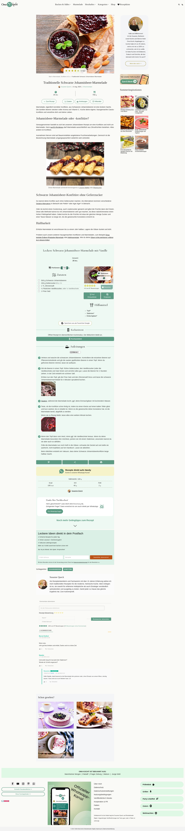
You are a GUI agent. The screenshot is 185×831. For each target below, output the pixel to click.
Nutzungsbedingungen (102, 795)
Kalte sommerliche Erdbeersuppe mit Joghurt (140, 131)
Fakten (96, 805)
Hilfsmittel (98, 101)
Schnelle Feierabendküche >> (23, 789)
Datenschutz (99, 787)
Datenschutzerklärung (108, 829)
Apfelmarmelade (73, 237)
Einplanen (107, 297)
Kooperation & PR (101, 802)
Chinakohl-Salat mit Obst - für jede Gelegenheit (141, 111)
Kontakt (97, 809)
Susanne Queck (66, 87)
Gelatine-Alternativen (43, 203)
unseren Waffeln (84, 187)
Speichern (104, 273)
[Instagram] (23, 783)
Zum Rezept (50, 101)
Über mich (98, 784)
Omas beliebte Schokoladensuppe (140, 150)
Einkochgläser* (92, 316)
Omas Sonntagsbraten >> (23, 794)
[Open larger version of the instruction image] (48, 395)
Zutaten (69, 101)
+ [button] (67, 268)
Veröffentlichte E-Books (103, 798)
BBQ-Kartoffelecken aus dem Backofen (127, 130)
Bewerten (107, 287)
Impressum (99, 829)
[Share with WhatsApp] (104, 278)
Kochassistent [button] (76, 339)
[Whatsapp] (33, 783)
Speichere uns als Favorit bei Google (77, 323)
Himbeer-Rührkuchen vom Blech (127, 110)
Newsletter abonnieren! (101, 557)
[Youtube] (18, 783)
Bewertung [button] (77, 504)
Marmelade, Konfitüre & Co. (61, 76)
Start (50, 76)
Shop (113, 4)
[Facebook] (12, 783)
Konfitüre (68, 569)
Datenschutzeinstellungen (104, 791)
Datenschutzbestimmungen (80, 562)
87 (84, 71)
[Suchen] (179, 4)
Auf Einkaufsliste (92, 296)
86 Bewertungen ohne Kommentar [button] (75, 626)
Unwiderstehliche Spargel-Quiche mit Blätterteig (126, 151)
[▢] (39, 280)
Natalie (52, 673)
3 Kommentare (87, 87)
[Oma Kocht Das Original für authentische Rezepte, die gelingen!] (9, 4)
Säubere (44, 401)
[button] (70, 4)
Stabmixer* (90, 313)
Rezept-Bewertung (46, 613)
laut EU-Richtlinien (56, 127)
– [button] (61, 268)
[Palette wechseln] (183, 4)
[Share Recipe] (75, 462)
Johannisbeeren (55, 569)
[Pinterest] (28, 783)
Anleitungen (83, 101)
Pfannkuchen (97, 187)
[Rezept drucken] (101, 462)
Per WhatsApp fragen (54, 511)
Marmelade (78, 4)
